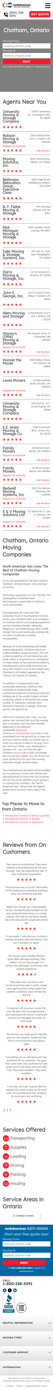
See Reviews (43, 150)
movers (17, 752)
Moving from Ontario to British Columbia (27, 815)
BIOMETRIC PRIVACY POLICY (36, 1386)
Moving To (9, 50)
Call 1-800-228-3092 (21, 1268)
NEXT (26, 61)
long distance (13, 773)
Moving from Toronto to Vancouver (24, 822)
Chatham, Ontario (25, 1215)
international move (25, 733)
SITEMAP (10, 1386)
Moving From (11, 41)
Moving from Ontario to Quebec (22, 818)
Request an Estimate (14, 146)
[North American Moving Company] (16, 9)
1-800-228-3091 (18, 1282)
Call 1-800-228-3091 (12, 66)
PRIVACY (20, 1386)
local (18, 730)
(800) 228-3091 (16, 14)
